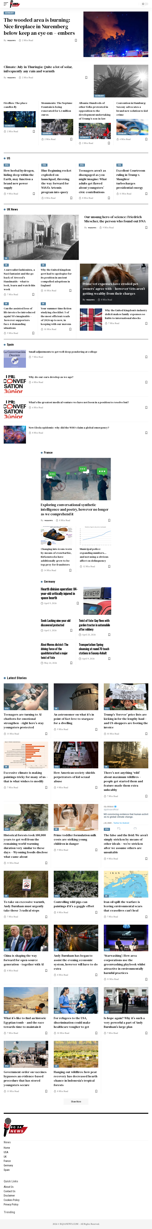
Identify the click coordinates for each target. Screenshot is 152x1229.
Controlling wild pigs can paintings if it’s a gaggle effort (74, 904)
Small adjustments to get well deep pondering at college (63, 352)
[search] (135, 4)
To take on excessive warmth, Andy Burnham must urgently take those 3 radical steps (24, 906)
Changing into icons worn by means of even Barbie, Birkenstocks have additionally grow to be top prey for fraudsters (56, 556)
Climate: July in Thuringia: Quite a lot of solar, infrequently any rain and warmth (38, 69)
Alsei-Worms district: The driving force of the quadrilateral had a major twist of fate (54, 651)
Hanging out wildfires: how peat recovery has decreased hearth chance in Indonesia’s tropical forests (75, 1078)
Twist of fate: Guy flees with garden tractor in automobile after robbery (94, 624)
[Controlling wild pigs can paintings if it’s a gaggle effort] (76, 884)
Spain (10, 344)
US (8, 158)
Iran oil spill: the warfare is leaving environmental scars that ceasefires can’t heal (123, 906)
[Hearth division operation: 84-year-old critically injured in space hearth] (97, 601)
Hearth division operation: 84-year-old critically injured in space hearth (59, 593)
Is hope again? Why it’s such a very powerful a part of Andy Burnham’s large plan (124, 1022)
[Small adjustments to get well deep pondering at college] (15, 359)
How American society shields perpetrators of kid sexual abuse (74, 777)
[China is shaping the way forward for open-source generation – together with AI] (26, 938)
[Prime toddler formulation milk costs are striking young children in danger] (76, 817)
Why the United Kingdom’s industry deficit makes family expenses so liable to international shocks (126, 314)
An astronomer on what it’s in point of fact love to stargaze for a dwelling (74, 718)
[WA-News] (15, 4)
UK (6, 258)
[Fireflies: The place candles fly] (20, 119)
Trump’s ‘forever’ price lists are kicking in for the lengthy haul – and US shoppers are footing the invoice (126, 720)
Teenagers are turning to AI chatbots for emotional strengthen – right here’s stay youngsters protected (24, 720)
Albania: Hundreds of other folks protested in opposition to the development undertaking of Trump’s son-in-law (94, 110)
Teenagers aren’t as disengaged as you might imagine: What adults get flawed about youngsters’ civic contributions (93, 181)
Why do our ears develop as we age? (51, 377)
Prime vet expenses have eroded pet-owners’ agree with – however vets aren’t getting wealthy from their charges (114, 288)
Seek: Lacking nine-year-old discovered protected (55, 622)
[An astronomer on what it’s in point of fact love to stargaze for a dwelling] (76, 696)
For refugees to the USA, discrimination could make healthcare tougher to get (72, 1022)
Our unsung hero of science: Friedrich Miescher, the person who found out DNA (115, 219)
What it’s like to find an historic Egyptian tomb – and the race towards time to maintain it (25, 1022)
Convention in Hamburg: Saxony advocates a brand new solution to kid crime (132, 109)
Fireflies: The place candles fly (15, 105)
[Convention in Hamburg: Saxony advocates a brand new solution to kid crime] (132, 127)
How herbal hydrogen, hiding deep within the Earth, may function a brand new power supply (19, 179)
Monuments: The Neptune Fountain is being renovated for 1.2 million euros (56, 109)
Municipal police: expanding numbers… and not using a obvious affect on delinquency (94, 555)
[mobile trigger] (7, 4)
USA (7, 165)
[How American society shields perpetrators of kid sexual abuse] (76, 755)
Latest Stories (17, 678)
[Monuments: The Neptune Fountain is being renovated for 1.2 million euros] (57, 127)
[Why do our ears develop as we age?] (15, 384)
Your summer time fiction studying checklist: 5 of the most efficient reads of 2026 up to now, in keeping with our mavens (56, 316)
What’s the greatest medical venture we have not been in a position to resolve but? (79, 402)
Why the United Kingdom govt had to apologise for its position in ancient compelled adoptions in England (56, 277)
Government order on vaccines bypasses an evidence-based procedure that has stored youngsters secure (25, 1078)
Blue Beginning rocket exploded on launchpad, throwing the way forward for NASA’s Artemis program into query (56, 181)
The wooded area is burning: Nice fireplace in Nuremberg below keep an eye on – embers (39, 26)
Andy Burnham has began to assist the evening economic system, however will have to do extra (76, 962)
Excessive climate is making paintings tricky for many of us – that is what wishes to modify (26, 777)
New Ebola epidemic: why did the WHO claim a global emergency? (69, 427)
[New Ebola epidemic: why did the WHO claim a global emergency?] (15, 435)
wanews (11, 40)
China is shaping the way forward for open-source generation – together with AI (24, 959)
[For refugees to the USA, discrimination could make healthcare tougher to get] (76, 1000)
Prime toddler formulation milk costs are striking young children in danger (75, 839)
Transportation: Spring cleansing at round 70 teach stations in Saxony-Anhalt (94, 648)
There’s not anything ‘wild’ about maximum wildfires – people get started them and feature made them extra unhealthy (123, 781)
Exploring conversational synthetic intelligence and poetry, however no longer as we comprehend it (74, 509)
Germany (9, 13)
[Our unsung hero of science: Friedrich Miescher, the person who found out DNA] (41, 237)
